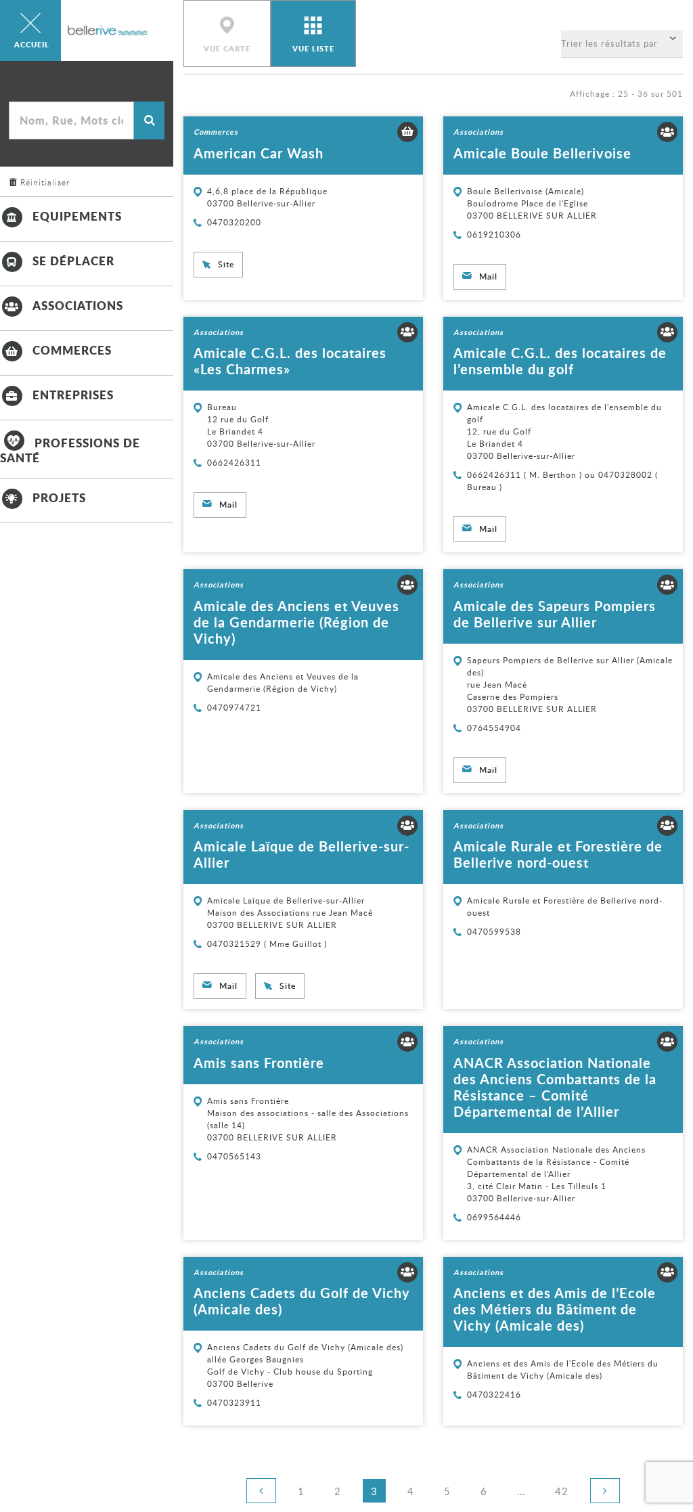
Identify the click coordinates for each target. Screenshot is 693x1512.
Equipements (77, 216)
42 (566, 1490)
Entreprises (73, 394)
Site (226, 264)
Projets (59, 497)
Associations (77, 305)
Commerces (72, 350)
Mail (488, 276)
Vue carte (227, 48)
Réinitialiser (45, 182)
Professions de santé (70, 449)
